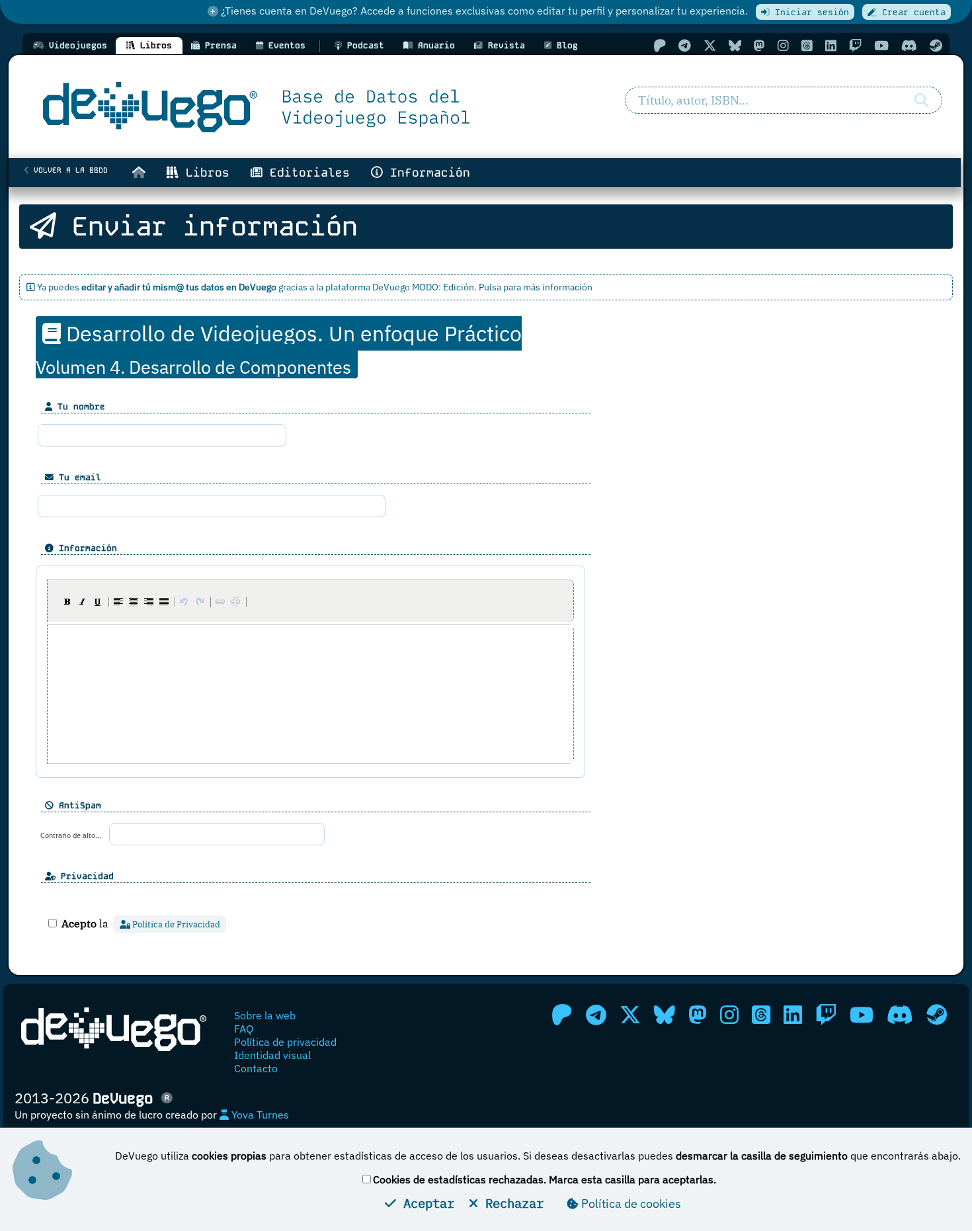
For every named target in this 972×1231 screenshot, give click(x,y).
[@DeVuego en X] (709, 45)
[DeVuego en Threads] (807, 45)
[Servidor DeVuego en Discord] (909, 45)
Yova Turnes (259, 1114)
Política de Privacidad (175, 924)
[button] (67, 601)
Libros (204, 172)
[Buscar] (921, 100)
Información (426, 172)
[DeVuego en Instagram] (783, 45)
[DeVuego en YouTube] (881, 45)
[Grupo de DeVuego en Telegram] (684, 45)
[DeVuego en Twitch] (855, 45)
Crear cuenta (911, 12)
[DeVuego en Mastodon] (759, 45)
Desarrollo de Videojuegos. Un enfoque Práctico (279, 348)
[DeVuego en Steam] (936, 45)
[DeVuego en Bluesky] (735, 45)
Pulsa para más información (535, 286)
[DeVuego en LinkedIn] (831, 45)
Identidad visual (272, 1055)
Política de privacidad (285, 1041)
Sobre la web (265, 1015)
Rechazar (511, 1203)
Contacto (256, 1068)
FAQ (243, 1028)
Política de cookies (630, 1203)
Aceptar (425, 1203)
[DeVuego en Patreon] (659, 45)
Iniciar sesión (809, 12)
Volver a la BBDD (68, 170)
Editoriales (306, 172)
